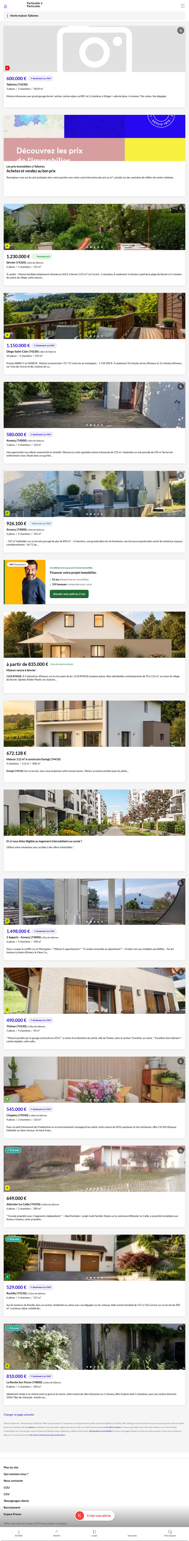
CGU (7, 1487)
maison (31, 1427)
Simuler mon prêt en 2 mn (69, 594)
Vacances (132, 1535)
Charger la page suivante (19, 1414)
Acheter (19, 1535)
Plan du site (11, 1467)
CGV (7, 1494)
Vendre (56, 1535)
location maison (113, 1427)
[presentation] (7, 228)
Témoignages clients (16, 1500)
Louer (94, 1535)
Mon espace (170, 1535)
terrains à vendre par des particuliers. (48, 1435)
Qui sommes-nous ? (16, 1474)
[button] (87, 246)
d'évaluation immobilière (101, 1431)
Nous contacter (13, 1480)
